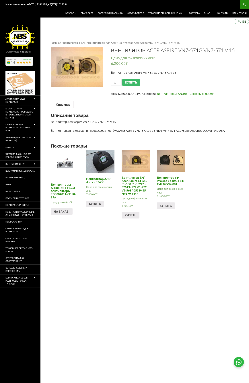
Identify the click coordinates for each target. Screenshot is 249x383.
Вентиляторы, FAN (74, 42)
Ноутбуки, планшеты (17, 205)
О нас (207, 13)
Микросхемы (12, 191)
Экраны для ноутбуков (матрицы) (18, 139)
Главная (56, 42)
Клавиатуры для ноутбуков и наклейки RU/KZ (17, 127)
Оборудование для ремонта (16, 240)
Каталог (69, 13)
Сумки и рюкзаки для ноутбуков (16, 230)
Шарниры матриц (14, 177)
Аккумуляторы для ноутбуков (15, 100)
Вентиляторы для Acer (102, 42)
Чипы (8, 184)
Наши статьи (239, 13)
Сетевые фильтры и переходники (16, 269)
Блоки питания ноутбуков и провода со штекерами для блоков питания (19, 113)
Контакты (222, 13)
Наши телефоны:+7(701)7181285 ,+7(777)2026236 (36, 4)
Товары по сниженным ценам (165, 13)
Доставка (194, 13)
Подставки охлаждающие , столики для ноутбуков (19, 213)
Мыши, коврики (13, 221)
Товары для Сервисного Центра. (19, 249)
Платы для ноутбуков (17, 198)
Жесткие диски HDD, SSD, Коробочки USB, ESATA (18, 155)
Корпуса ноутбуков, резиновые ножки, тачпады (16, 280)
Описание (63, 104)
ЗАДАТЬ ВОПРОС (135, 13)
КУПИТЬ (131, 82)
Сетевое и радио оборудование (14, 259)
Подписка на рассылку (110, 13)
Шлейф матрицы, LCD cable (20, 171)
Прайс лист (87, 13)
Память (9, 147)
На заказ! (62, 211)
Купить (95, 203)
